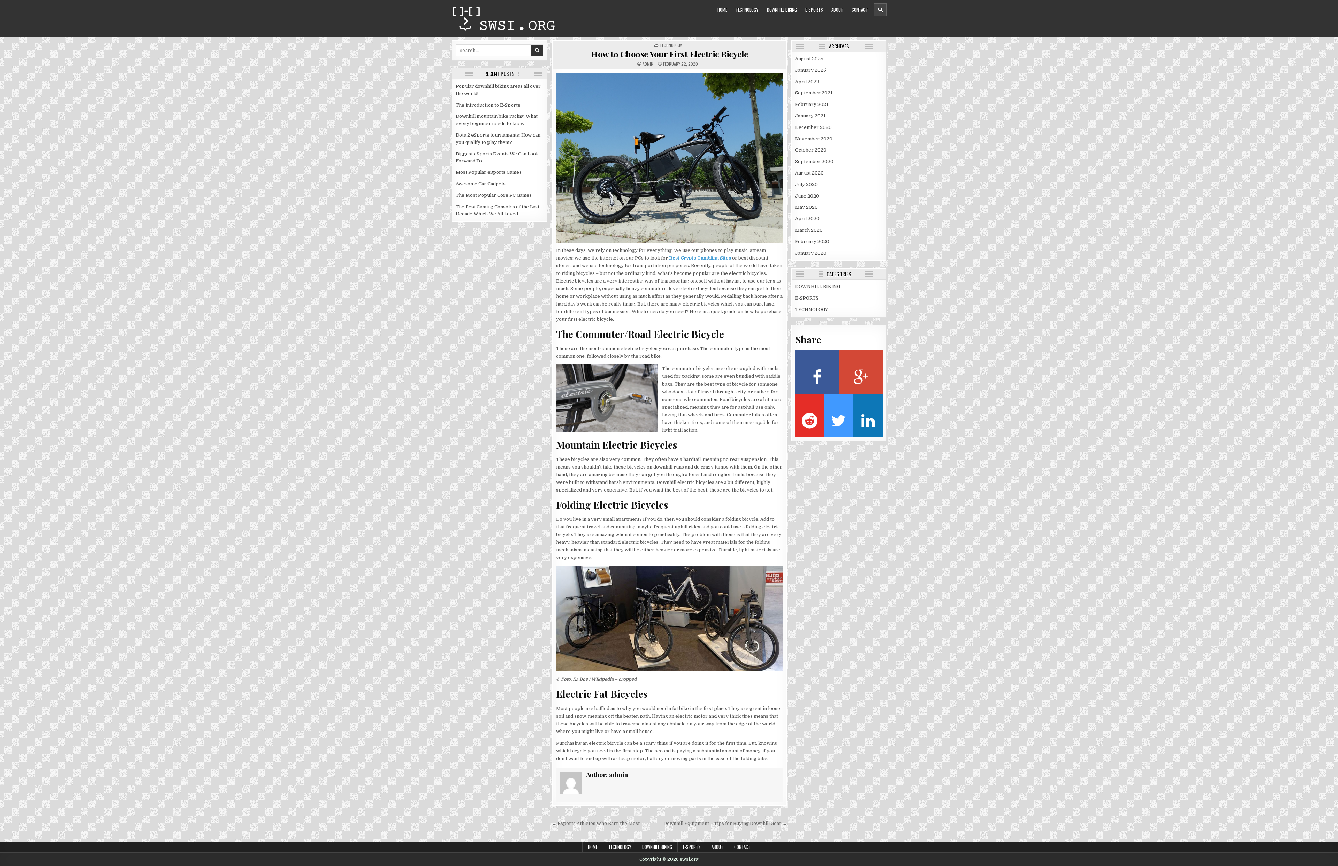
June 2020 (807, 196)
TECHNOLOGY (747, 9)
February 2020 (812, 241)
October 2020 (810, 150)
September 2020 (814, 161)
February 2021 (811, 104)
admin (648, 64)
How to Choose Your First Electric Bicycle (669, 54)
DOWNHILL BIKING (782, 9)
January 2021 (810, 115)
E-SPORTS (814, 9)
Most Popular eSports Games (489, 172)
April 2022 (807, 81)
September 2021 (813, 92)
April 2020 (807, 218)
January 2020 (810, 253)
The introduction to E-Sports (488, 105)
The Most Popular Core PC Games (494, 195)
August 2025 (809, 58)
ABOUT (837, 9)
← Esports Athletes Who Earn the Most (596, 823)
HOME (722, 9)
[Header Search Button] (880, 9)
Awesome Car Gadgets (481, 183)
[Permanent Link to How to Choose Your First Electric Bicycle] (669, 158)
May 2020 (806, 207)
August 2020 (809, 173)
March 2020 (809, 230)
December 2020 (813, 127)
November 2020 (813, 138)
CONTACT (860, 9)
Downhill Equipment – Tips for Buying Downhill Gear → (725, 823)
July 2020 (806, 184)
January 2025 (810, 70)
